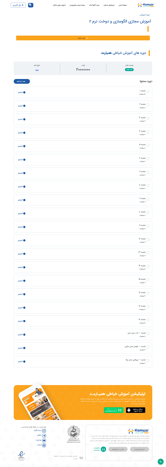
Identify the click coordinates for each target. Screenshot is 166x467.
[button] (83, 38)
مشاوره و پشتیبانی (97, 449)
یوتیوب (38, 440)
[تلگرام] (44, 436)
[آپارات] (44, 445)
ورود (37, 70)
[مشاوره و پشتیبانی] (103, 449)
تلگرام (39, 435)
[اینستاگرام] (44, 431)
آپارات (39, 444)
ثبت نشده (129, 70)
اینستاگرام (37, 430)
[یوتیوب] (44, 440)
